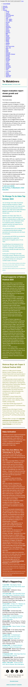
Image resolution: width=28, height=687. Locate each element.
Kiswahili (8, 59)
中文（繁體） (9, 20)
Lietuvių (8, 63)
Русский (8, 56)
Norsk (7, 50)
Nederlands (8, 27)
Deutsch (7, 31)
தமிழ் (7, 69)
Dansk (7, 24)
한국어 (7, 44)
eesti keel (8, 26)
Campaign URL (3, 1)
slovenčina (8, 65)
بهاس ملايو (8, 47)
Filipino (7, 74)
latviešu (7, 64)
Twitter (6, 3)
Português (8, 52)
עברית (7, 61)
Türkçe (7, 72)
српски (7, 68)
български (8, 16)
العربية (7, 12)
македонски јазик (10, 46)
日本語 (7, 41)
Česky (7, 23)
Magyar (7, 35)
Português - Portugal (10, 54)
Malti (7, 49)
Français (8, 30)
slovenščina (8, 67)
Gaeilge (7, 36)
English (7, 11)
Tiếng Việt (8, 76)
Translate (5, 10)
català (7, 17)
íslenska (7, 39)
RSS (4, 8)
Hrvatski (8, 22)
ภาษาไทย (8, 71)
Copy (22, 1)
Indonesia (8, 37)
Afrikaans (8, 14)
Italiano (7, 40)
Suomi (7, 28)
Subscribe (5, 6)
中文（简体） (9, 19)
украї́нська (8, 75)
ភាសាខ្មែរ (8, 43)
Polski (7, 51)
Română (8, 55)
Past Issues (5, 7)
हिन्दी (7, 33)
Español (7, 58)
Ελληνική (8, 32)
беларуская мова (10, 15)
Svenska (8, 60)
